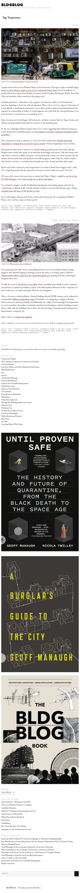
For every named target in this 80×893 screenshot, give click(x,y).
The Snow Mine (21, 858)
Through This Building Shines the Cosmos (16, 402)
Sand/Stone (5, 820)
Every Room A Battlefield (10, 394)
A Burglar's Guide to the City (26, 329)
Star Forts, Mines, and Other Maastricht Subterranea (20, 367)
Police (67, 331)
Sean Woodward (7, 841)
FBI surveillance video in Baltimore (20, 264)
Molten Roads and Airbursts (11, 416)
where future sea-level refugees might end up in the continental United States (40, 89)
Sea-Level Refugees (67, 208)
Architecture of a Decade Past (12, 814)
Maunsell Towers (14, 844)
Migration (31, 208)
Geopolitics (56, 206)
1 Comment (45, 332)
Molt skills (5, 852)
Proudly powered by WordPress (29, 888)
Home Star (5, 419)
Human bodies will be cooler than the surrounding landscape (25, 276)
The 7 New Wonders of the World (13, 826)
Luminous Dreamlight (9, 413)
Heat (64, 206)
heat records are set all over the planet (38, 179)
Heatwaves (60, 331)
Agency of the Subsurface (10, 389)
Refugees (39, 208)
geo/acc (4, 375)
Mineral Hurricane (8, 370)
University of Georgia (34, 209)
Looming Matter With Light (12, 424)
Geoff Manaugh (7, 847)
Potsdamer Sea (6, 408)
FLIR (26, 331)
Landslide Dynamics (8, 808)
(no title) (4, 421)
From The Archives (10, 799)
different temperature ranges (24, 299)
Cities (68, 329)
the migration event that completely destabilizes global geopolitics (39, 133)
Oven (75, 25)
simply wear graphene (23, 317)
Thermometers (34, 332)
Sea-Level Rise (7, 209)
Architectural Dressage (9, 378)
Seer (2, 372)
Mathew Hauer (20, 208)
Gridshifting (5, 823)
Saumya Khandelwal (18, 82)
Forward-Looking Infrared (40, 331)
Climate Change (44, 206)
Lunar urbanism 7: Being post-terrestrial (15, 802)
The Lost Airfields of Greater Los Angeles (16, 805)
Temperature (19, 209)
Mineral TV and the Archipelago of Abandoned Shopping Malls (38, 839)
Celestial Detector (7, 364)
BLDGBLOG (12, 4)
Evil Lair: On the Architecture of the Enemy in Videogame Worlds (36, 852)
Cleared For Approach (9, 400)
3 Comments (49, 209)
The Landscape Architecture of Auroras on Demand (20, 361)
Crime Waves (18, 331)
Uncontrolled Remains (9, 380)
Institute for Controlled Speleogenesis (15, 383)
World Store (5, 397)
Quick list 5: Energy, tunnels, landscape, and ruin (18, 811)
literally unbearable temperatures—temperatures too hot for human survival (36, 142)
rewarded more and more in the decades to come (20, 191)
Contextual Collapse (8, 359)
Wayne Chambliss (7, 850)
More (63, 349)
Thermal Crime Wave (65, 220)
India (12, 208)
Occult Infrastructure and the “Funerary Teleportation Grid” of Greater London (44, 841)
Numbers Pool (6, 405)
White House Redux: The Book (12, 817)
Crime (10, 331)
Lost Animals (6, 391)
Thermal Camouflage (19, 332)
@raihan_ (11, 323)
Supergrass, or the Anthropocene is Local (16, 829)
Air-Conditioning (30, 206)
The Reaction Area (8, 386)
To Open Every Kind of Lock (12, 410)
